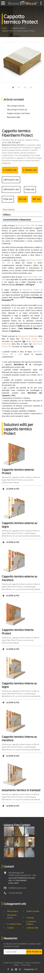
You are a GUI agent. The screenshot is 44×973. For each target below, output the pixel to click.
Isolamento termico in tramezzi (21, 790)
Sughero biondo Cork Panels (18, 113)
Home (4, 28)
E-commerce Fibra (14, 924)
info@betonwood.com (17, 888)
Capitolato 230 (11, 180)
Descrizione (9, 209)
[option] (22, 62)
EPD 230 (22, 199)
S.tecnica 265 (30, 170)
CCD (36, 969)
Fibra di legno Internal (15, 106)
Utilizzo (7, 214)
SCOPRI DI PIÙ (12, 489)
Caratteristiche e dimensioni (17, 219)
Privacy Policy (26, 965)
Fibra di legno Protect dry (17, 110)
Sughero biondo (32, 911)
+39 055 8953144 (15, 893)
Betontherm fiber (13, 117)
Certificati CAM (32, 928)
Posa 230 (29, 189)
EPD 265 (36, 199)
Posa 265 (7, 199)
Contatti (10, 928)
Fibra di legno (12, 911)
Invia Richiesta (34, 952)
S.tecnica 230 (10, 170)
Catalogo (30, 918)
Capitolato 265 (11, 189)
